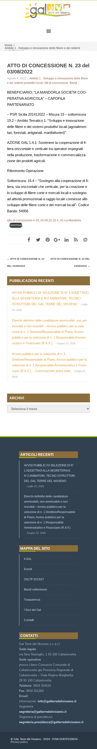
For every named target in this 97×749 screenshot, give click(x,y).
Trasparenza (32, 599)
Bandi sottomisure (35, 589)
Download (15, 225)
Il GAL (28, 559)
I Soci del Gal (32, 610)
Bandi (73, 83)
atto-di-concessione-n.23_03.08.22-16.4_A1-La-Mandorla (44, 220)
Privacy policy (19, 741)
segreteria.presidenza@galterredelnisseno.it (51, 722)
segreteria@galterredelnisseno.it (42, 711)
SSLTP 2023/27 (34, 579)
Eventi (28, 569)
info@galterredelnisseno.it (57, 701)
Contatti (29, 620)
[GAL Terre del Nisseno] (48, 10)
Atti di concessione (56, 83)
